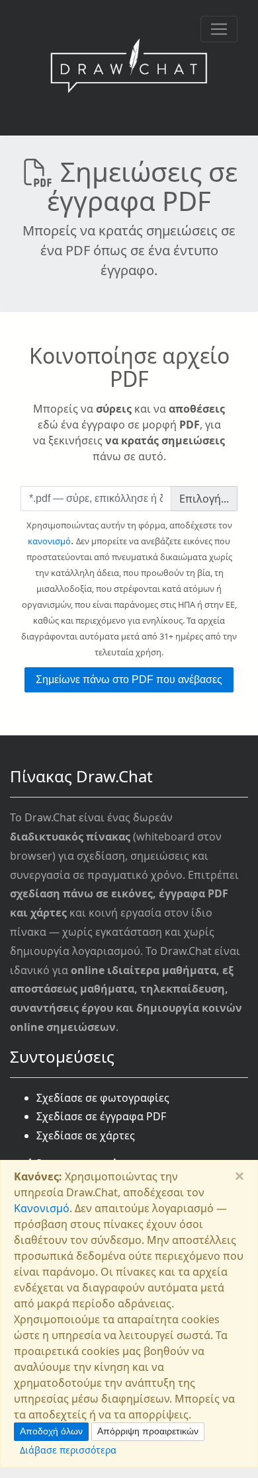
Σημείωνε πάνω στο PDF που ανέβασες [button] (129, 679)
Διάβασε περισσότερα (68, 1450)
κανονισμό (49, 541)
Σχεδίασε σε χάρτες (85, 1135)
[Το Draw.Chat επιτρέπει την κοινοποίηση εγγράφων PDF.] (129, 68)
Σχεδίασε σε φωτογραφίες (102, 1097)
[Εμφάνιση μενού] (218, 29)
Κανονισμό (41, 1208)
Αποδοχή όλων (51, 1431)
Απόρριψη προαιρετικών (147, 1431)
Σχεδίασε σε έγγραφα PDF (101, 1116)
